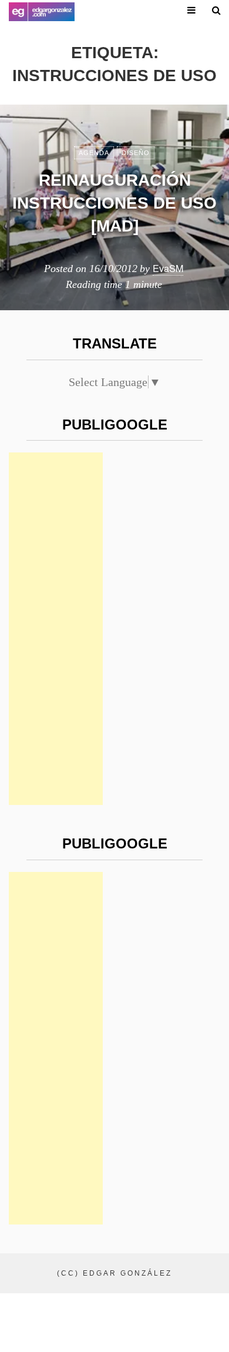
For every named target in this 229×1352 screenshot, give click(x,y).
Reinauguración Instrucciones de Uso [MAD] (114, 203)
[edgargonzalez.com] (42, 11)
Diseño (136, 152)
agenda (94, 152)
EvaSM (168, 268)
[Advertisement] (56, 628)
